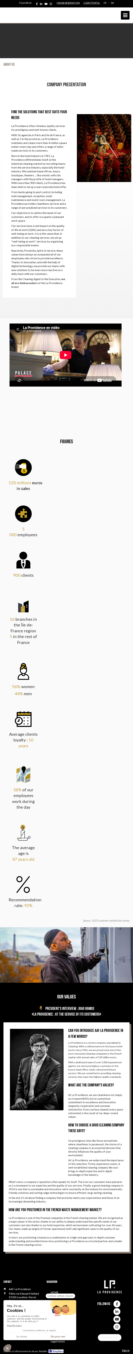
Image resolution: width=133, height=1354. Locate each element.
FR (105, 3)
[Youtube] (46, 5)
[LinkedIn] (41, 5)
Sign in (126, 1350)
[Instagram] (51, 5)
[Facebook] (37, 5)
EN (112, 3)
